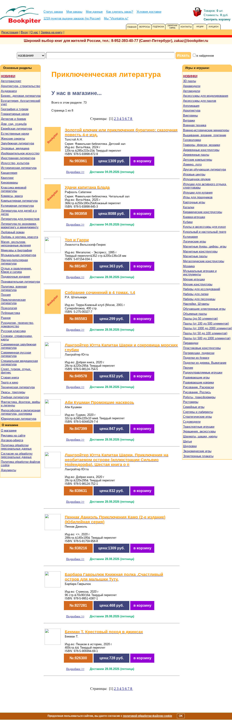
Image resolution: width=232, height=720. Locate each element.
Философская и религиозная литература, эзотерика (20, 412)
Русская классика (13, 331)
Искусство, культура (15, 163)
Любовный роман (12, 232)
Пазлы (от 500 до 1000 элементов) (206, 338)
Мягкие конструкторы (197, 284)
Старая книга (10, 377)
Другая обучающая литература (204, 169)
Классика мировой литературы (13, 189)
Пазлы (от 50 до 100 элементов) (205, 333)
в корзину (142, 161)
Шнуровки (190, 446)
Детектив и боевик (13, 119)
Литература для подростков (20, 219)
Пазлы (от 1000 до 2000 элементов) (207, 328)
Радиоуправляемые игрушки (202, 372)
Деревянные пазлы (196, 154)
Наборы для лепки (195, 294)
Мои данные (94, 11)
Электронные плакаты (198, 456)
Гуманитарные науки (15, 114)
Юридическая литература (18, 418)
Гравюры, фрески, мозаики (201, 145)
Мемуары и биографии (16, 250)
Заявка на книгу (52, 32)
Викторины (190, 115)
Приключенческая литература (13, 301)
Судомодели (192, 421)
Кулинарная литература (17, 205)
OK (181, 716)
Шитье (187, 441)
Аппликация (191, 105)
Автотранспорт (11, 81)
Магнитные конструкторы (200, 251)
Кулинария (190, 236)
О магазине (9, 430)
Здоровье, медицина (15, 148)
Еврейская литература (16, 128)
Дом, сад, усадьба (14, 124)
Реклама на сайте (13, 435)
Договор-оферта (12, 440)
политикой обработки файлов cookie (147, 716)
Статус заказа (53, 11)
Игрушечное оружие (196, 179)
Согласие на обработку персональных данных (17, 455)
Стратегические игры (197, 416)
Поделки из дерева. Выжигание (204, 362)
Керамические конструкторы (202, 212)
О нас (34, 32)
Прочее (188, 367)
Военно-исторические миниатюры (206, 130)
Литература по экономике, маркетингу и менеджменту (20, 225)
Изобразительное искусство (20, 153)
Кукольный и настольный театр (204, 231)
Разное (6, 318)
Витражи (189, 120)
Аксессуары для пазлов (199, 100)
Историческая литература (18, 168)
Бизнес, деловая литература (21, 95)
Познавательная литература (20, 281)
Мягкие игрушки (194, 279)
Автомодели (191, 91)
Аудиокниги (9, 91)
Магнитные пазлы (195, 256)
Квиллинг (7, 177)
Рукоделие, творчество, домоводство (17, 324)
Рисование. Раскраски (198, 387)
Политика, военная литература (14, 288)
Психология (9, 308)
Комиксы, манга (12, 196)
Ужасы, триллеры (13, 392)
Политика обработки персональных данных (16, 447)
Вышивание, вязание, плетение (204, 135)
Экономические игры (197, 451)
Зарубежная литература (17, 143)
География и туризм (14, 109)
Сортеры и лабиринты (198, 412)
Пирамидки (190, 343)
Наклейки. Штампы (196, 303)
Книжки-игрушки (194, 217)
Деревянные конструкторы (201, 150)
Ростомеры (190, 402)
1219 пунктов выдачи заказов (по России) (72, 18)
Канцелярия (9, 173)
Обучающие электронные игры (204, 308)
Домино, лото (192, 164)
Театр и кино (9, 382)
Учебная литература (15, 397)
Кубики (188, 222)
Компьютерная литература (19, 200)
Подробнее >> (75, 172)
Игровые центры (194, 174)
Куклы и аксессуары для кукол (204, 226)
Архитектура (191, 110)
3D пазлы (189, 81)
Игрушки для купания (198, 192)
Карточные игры (194, 202)
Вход (24, 32)
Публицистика (10, 313)
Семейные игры (193, 407)
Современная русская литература (16, 354)
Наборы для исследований (201, 289)
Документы (8, 470)
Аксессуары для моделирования (205, 95)
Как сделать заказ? (119, 11)
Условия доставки (149, 11)
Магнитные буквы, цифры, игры (204, 246)
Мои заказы (74, 11)
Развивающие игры (196, 377)
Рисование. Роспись (197, 392)
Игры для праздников (198, 197)
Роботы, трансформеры (199, 397)
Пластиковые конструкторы (202, 348)
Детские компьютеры (197, 159)
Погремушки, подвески (198, 353)
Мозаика (189, 266)
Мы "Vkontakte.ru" (116, 18)
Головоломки (192, 140)
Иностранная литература (18, 158)
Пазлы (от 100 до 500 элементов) (206, 323)
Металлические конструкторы (203, 261)
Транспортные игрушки (198, 426)
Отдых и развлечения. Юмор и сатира (16, 270)
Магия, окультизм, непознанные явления (16, 243)
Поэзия (6, 294)
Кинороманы (9, 182)
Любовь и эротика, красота (19, 237)
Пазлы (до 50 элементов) (200, 318)
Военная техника (194, 125)
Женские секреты (13, 138)
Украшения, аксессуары (199, 431)
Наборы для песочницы (199, 299)
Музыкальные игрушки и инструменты (200, 272)
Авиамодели (191, 86)
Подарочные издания (15, 276)
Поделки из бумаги (196, 357)
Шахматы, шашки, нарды (200, 436)
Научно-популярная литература (14, 261)
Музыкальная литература (18, 255)
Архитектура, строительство (20, 86)
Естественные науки (15, 133)
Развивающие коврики (198, 382)
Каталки (188, 207)
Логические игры (194, 241)
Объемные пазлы (195, 313)
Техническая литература (18, 387)
